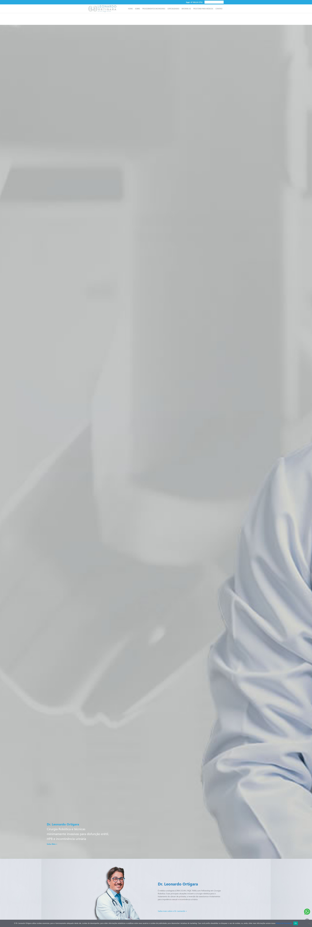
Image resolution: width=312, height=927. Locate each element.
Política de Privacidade (284, 923)
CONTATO (218, 9)
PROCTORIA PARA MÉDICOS (203, 9)
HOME (130, 9)
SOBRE (137, 9)
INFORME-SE (186, 9)
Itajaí (188, 2)
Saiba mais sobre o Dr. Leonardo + (172, 911)
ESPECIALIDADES (173, 9)
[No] (309, 923)
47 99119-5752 (197, 2)
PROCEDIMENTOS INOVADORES (153, 9)
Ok (296, 923)
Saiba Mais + (52, 844)
